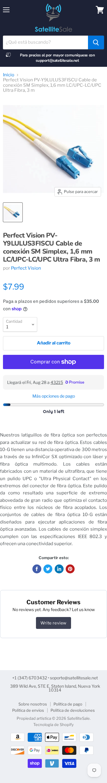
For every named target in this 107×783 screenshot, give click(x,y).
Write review (53, 622)
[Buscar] (96, 42)
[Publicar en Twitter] (47, 568)
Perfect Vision (26, 268)
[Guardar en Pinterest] (70, 568)
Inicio (8, 74)
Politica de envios (28, 710)
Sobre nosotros (32, 704)
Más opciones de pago (53, 396)
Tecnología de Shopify (53, 724)
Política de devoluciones (73, 710)
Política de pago (68, 704)
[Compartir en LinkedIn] (59, 568)
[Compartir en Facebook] (36, 568)
